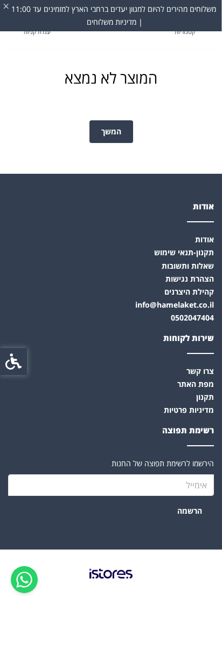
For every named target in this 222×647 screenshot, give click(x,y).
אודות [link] (204, 239)
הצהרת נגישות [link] (189, 279)
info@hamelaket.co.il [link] (174, 304)
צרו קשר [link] (200, 371)
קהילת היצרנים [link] (189, 292)
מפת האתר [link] (195, 384)
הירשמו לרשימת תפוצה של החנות (163, 463)
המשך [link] (111, 131)
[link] (24, 579)
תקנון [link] (205, 397)
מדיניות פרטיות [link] (189, 410)
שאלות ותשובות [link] (188, 266)
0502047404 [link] (192, 317)
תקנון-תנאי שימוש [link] (184, 252)
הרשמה (189, 511)
